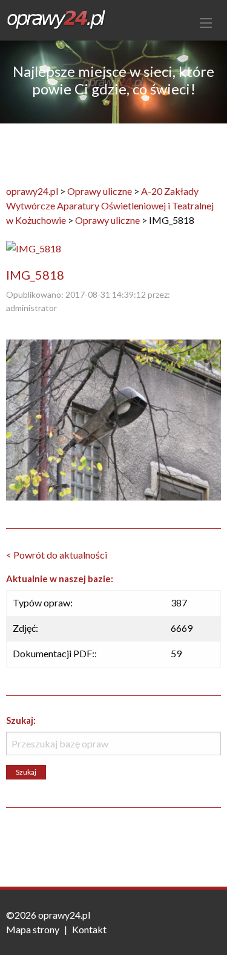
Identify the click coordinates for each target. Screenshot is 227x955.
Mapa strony (32, 929)
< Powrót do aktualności (56, 554)
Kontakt (89, 929)
